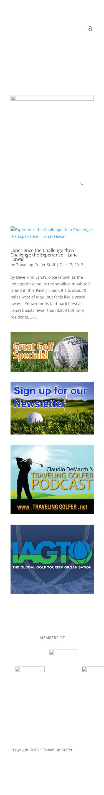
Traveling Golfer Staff (35, 264)
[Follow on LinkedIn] (67, 43)
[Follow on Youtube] (78, 43)
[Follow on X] (56, 43)
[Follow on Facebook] (44, 43)
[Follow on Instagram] (89, 43)
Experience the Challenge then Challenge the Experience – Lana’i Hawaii (45, 254)
